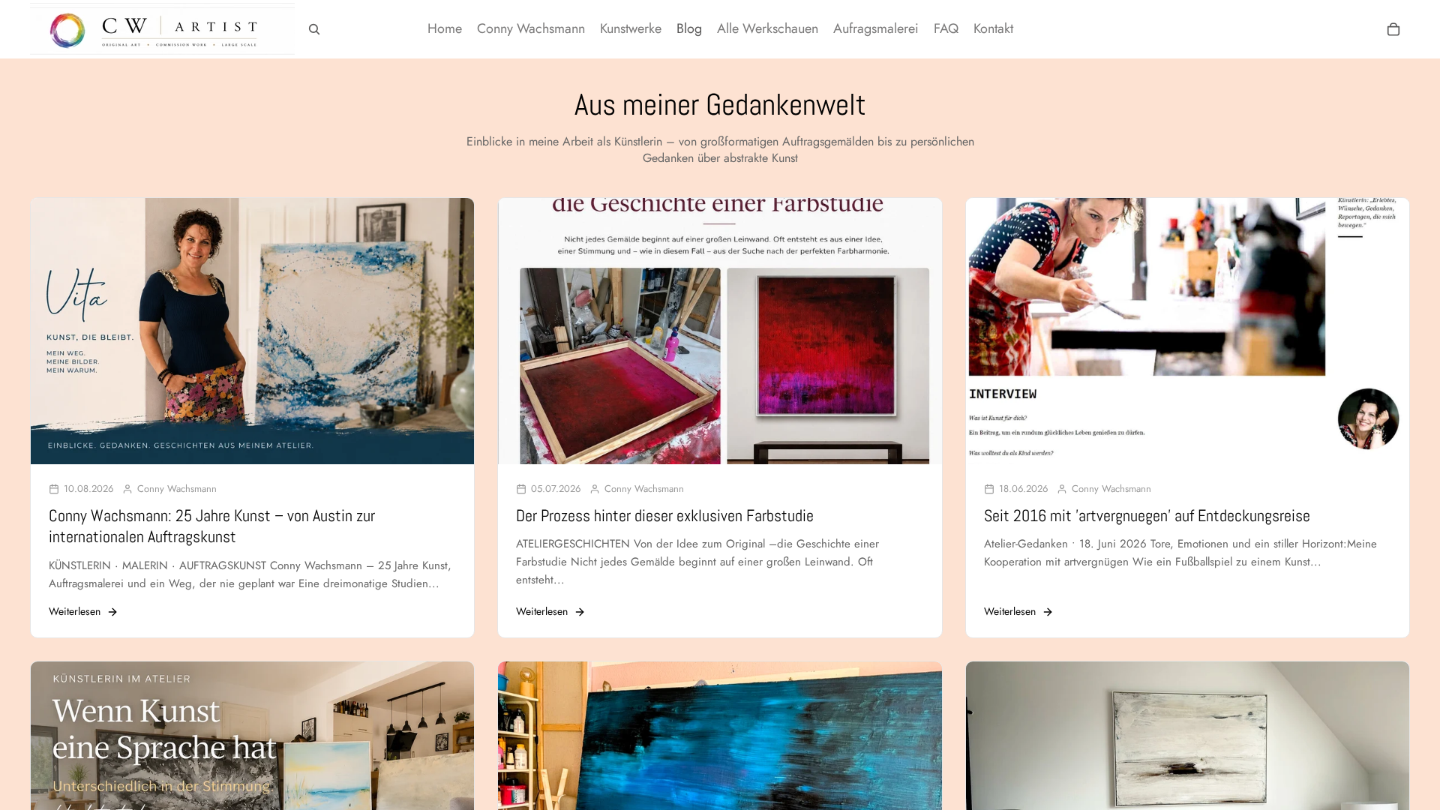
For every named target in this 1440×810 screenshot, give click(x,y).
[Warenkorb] (1393, 29)
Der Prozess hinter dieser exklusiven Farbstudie (665, 515)
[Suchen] (314, 29)
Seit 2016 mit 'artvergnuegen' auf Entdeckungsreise (1147, 515)
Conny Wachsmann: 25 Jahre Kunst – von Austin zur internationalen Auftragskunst (212, 526)
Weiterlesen (74, 611)
